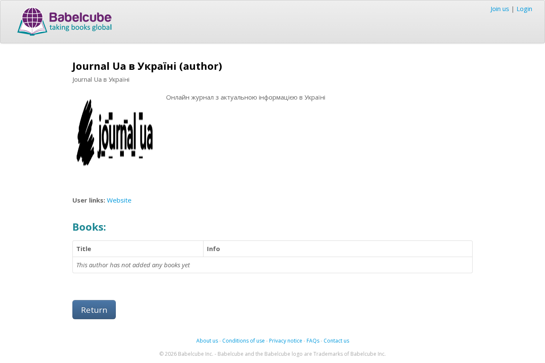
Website (119, 200)
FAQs (313, 340)
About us (207, 340)
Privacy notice (285, 340)
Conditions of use (243, 340)
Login (524, 8)
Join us (499, 8)
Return (94, 309)
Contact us (336, 340)
